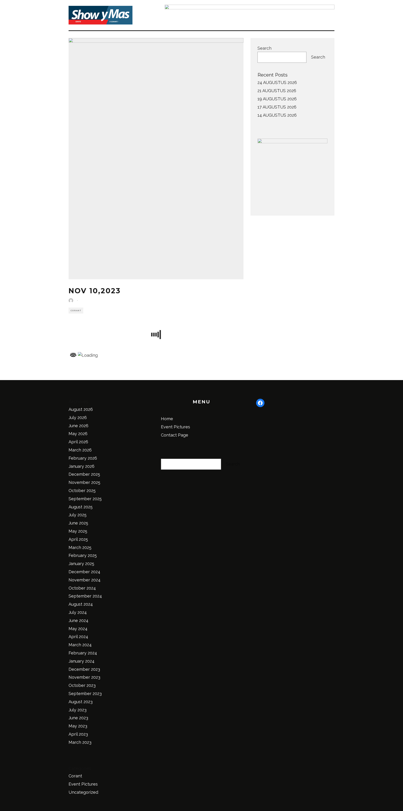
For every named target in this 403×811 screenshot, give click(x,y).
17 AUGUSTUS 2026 (276, 107)
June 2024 (78, 620)
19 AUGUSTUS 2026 (277, 98)
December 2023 (84, 669)
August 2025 (81, 506)
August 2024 (81, 604)
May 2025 (78, 531)
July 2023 (78, 709)
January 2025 (81, 563)
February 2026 (83, 458)
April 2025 (78, 539)
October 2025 (82, 490)
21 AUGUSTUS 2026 (276, 90)
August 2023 (81, 701)
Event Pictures (83, 784)
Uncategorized (83, 792)
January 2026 (81, 466)
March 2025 (80, 547)
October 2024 (82, 588)
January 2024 (81, 661)
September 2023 (85, 693)
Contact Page (174, 435)
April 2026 (78, 441)
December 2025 (84, 474)
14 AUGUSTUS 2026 (277, 115)
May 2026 (78, 433)
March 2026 (80, 449)
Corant (75, 310)
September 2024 (85, 596)
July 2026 (78, 417)
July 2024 (78, 612)
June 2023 (78, 717)
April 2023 (78, 734)
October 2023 (82, 685)
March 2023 (80, 742)
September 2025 (85, 498)
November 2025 (84, 482)
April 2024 (78, 636)
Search (264, 48)
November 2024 (85, 579)
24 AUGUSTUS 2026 (277, 82)
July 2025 (78, 514)
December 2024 (84, 571)
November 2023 (84, 677)
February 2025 (83, 555)
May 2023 (78, 726)
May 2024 (78, 628)
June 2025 (78, 523)
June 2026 (78, 425)
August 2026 (81, 409)
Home (167, 418)
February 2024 (83, 652)
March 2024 (80, 644)
